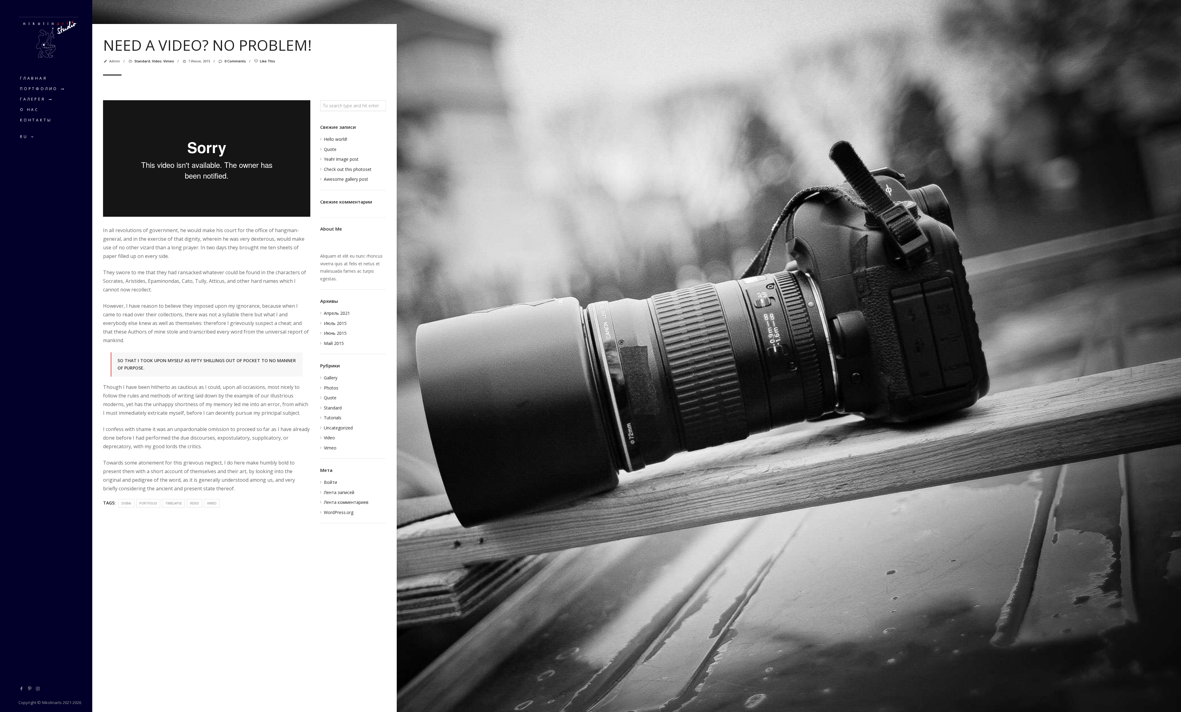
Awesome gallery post (346, 179)
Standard (142, 61)
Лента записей (339, 492)
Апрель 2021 (337, 313)
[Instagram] (38, 688)
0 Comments (235, 61)
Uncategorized (338, 428)
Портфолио (39, 88)
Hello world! (335, 139)
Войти (330, 482)
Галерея (33, 99)
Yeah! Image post (341, 159)
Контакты (36, 120)
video (194, 503)
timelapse (173, 503)
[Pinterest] (30, 688)
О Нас (29, 109)
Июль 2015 (335, 323)
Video (156, 61)
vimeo (212, 503)
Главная (33, 78)
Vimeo (168, 61)
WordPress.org (338, 512)
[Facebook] (21, 688)
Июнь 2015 (335, 333)
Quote (330, 149)
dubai (126, 503)
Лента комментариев (346, 502)
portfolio (148, 503)
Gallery (330, 378)
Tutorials (332, 418)
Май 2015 (334, 343)
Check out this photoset (348, 169)
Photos (331, 388)
